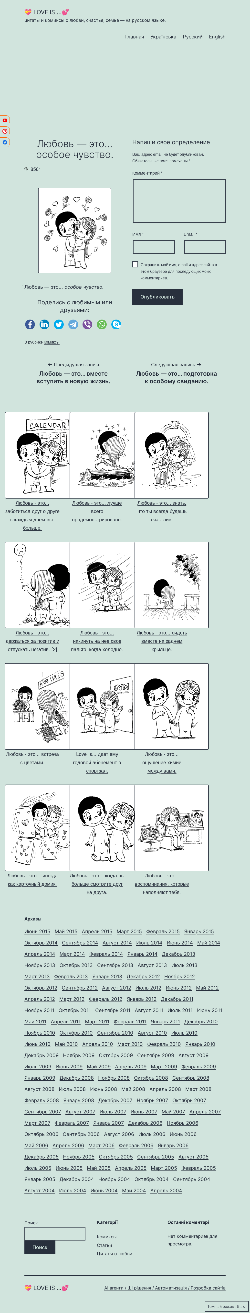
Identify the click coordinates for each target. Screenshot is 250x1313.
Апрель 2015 (97, 931)
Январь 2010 (200, 1044)
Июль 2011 (180, 1010)
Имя (138, 234)
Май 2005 (99, 1168)
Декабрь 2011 (177, 999)
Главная (134, 37)
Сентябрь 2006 (81, 1134)
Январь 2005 (39, 1179)
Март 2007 (37, 1123)
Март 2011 (97, 1022)
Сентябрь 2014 (80, 943)
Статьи (104, 1245)
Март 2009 (164, 1067)
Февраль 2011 (130, 1022)
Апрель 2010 (97, 1044)
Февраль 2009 (198, 1067)
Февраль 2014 (106, 954)
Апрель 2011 (66, 1022)
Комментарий (147, 172)
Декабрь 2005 (41, 1157)
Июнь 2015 (37, 931)
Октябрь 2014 (41, 943)
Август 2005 (193, 1157)
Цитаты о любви (114, 1253)
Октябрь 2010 (76, 1033)
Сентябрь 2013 (115, 965)
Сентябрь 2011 (112, 1010)
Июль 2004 (72, 1191)
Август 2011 (149, 1010)
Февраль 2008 (41, 1100)
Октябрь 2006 (41, 1134)
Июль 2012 (148, 988)
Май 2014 (208, 943)
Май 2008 (133, 1089)
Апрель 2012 (39, 999)
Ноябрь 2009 (78, 1055)
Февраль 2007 (72, 1123)
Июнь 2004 (104, 1191)
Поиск (31, 1222)
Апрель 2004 (166, 1191)
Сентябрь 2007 (42, 1112)
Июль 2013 (184, 965)
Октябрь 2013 (76, 965)
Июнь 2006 (183, 1134)
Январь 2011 (165, 1022)
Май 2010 (66, 1044)
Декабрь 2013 (178, 954)
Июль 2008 (72, 1089)
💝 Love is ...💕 (46, 12)
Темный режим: (221, 1306)
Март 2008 (198, 1089)
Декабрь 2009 (41, 1055)
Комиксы (52, 342)
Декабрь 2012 (143, 976)
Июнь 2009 (69, 1067)
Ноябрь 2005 (78, 1157)
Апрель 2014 (39, 954)
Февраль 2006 (136, 1145)
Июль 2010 (184, 1033)
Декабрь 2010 (201, 1022)
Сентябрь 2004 (191, 1179)
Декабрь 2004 (77, 1179)
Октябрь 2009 (116, 1055)
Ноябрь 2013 (39, 965)
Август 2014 (117, 943)
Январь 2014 (142, 954)
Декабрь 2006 (145, 1123)
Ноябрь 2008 (114, 1078)
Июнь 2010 (37, 1044)
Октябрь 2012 (40, 988)
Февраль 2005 (198, 1168)
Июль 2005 (37, 1168)
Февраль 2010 (164, 1044)
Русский (193, 37)
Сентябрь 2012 (80, 988)
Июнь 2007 (144, 1112)
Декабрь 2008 (77, 1078)
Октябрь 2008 (151, 1078)
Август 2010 (152, 1033)
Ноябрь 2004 (114, 1179)
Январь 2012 (141, 999)
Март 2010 (130, 1044)
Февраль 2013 (71, 976)
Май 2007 (173, 1112)
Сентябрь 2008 (190, 1078)
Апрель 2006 (68, 1145)
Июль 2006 (151, 1134)
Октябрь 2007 (189, 1100)
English (217, 37)
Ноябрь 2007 (152, 1100)
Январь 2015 (199, 931)
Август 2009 (193, 1055)
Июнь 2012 (179, 988)
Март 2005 (164, 1168)
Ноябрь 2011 (39, 1010)
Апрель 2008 (165, 1089)
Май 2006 (36, 1145)
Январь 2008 (78, 1100)
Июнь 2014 (180, 943)
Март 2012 (71, 999)
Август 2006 (119, 1134)
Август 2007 (80, 1112)
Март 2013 (37, 976)
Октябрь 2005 (116, 1157)
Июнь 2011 (209, 1010)
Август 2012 (116, 988)
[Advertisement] (125, 87)
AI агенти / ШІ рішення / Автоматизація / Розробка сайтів (165, 1287)
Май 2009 (99, 1067)
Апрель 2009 (130, 1067)
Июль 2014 (149, 943)
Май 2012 (207, 988)
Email (191, 234)
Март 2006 (101, 1145)
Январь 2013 (107, 976)
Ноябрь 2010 (39, 1033)
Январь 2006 (173, 1145)
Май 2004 (134, 1191)
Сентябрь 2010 (115, 1033)
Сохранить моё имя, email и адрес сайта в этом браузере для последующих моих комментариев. (179, 271)
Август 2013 (152, 965)
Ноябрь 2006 (182, 1123)
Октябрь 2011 (75, 1010)
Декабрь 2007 (115, 1100)
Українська (163, 37)
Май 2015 (66, 931)
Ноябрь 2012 (179, 976)
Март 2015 (129, 931)
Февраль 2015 (163, 931)
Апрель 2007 (205, 1112)
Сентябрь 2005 (155, 1157)
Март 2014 (72, 954)
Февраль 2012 (105, 999)
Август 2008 (39, 1089)
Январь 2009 (39, 1078)
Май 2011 (35, 1022)
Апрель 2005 (130, 1168)
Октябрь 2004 (152, 1179)
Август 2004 (39, 1191)
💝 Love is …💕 (46, 1287)
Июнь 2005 (69, 1168)
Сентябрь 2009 (155, 1055)
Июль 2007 (113, 1112)
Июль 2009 (37, 1067)
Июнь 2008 (103, 1089)
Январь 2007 (108, 1123)
